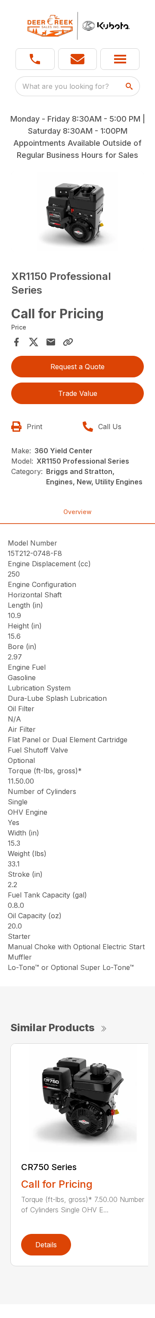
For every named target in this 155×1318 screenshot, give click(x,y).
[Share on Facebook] (16, 342)
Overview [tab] (77, 511)
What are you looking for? (65, 86)
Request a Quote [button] (77, 366)
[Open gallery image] (77, 211)
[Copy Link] (68, 342)
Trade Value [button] (77, 393)
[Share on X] (33, 342)
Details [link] (46, 1244)
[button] (35, 59)
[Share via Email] (51, 342)
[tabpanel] (77, 213)
